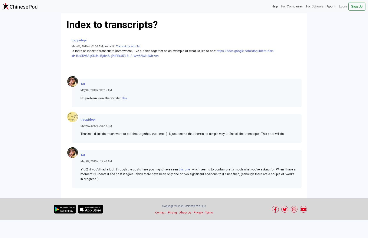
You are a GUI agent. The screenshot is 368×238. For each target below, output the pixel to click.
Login (343, 6)
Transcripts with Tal (128, 46)
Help (275, 6)
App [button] (330, 6)
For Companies (292, 6)
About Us (185, 212)
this (124, 98)
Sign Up (357, 6)
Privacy (198, 212)
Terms (209, 212)
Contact (160, 212)
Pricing (172, 212)
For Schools (314, 6)
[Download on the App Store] (90, 209)
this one (184, 169)
